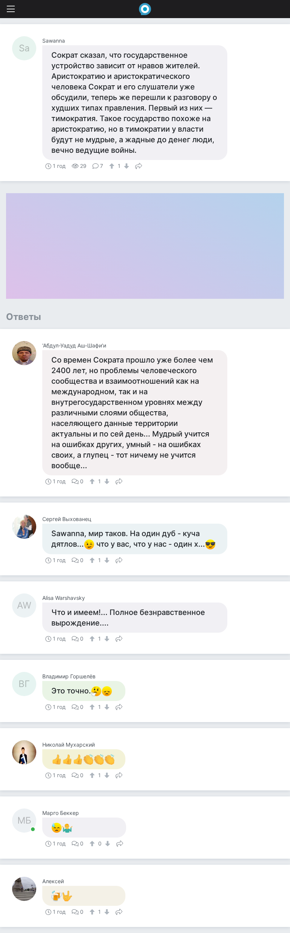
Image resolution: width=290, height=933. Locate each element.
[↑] (112, 166)
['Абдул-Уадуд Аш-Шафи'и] (27, 353)
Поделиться (138, 165)
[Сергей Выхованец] (27, 527)
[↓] (125, 166)
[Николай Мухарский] (27, 752)
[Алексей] (27, 889)
